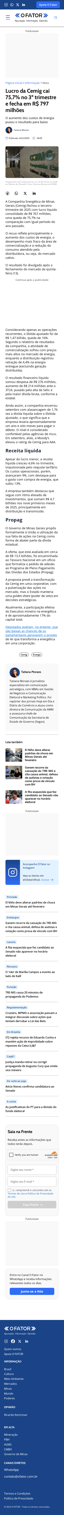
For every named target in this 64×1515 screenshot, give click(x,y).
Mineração (11, 1435)
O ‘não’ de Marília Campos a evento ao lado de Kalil (30, 974)
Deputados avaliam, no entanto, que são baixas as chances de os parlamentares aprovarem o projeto (31, 631)
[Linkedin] (24, 5)
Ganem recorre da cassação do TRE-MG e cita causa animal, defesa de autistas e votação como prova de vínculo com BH (31, 927)
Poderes (9, 1398)
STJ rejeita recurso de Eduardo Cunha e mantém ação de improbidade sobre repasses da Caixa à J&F (30, 1041)
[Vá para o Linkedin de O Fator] (27, 1341)
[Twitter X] (18, 5)
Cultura (9, 1374)
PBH (7, 1439)
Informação (32, 83)
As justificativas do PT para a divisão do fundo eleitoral (30, 1109)
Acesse (45, 879)
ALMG (8, 1444)
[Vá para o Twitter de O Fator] (20, 1341)
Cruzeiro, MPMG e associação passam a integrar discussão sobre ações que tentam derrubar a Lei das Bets (31, 1017)
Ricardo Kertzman (15, 1415)
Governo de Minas (16, 1454)
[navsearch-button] (55, 18)
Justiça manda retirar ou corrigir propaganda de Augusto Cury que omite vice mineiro (31, 1066)
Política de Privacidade (18, 1498)
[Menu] (8, 17)
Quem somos (12, 1349)
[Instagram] (6, 5)
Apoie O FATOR (13, 1354)
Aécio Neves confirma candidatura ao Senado (29, 1088)
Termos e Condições (17, 1493)
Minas (8, 1388)
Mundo (8, 1393)
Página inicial (13, 83)
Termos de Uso (16, 1193)
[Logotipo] (31, 18)
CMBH (8, 1449)
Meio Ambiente (14, 1379)
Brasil (7, 1369)
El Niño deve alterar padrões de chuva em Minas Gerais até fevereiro (30, 904)
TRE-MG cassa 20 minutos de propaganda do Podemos (24, 994)
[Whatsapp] (12, 5)
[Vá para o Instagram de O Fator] (6, 1341)
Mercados (10, 1384)
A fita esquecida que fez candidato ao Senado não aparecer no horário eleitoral (29, 951)
